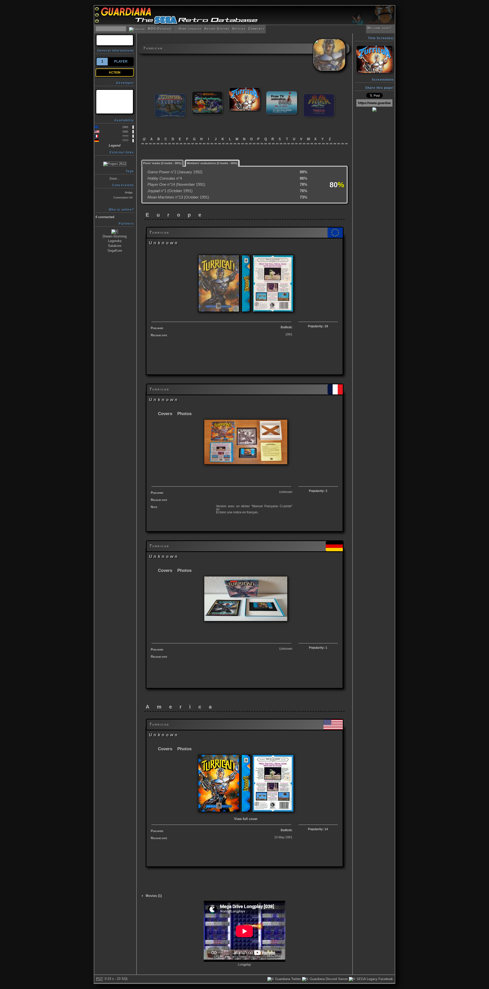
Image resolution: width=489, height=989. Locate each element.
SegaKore (114, 250)
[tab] (162, 163)
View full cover (245, 819)
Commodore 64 (122, 197)
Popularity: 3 (318, 491)
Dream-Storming (115, 236)
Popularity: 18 (318, 326)
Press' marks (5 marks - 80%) (162, 163)
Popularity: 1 (318, 647)
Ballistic (286, 327)
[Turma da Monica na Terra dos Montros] (207, 93)
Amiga (128, 192)
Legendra (114, 241)
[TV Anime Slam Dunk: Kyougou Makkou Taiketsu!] (281, 93)
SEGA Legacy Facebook (374, 979)
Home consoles (187, 29)
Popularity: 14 (318, 829)
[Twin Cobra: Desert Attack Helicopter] (319, 96)
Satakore (114, 246)
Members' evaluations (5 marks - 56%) (212, 163)
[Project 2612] (115, 164)
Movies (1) (154, 896)
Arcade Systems (216, 29)
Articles (239, 29)
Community (256, 29)
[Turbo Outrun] (170, 96)
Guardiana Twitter (287, 979)
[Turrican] (244, 89)
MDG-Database (159, 29)
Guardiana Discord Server (328, 979)
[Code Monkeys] (114, 101)
